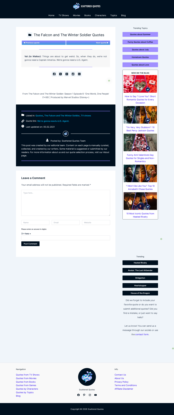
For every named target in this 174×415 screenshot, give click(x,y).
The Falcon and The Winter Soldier (62, 115)
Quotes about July (140, 49)
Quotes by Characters (27, 389)
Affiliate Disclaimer (124, 389)
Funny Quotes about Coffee (140, 42)
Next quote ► (102, 43)
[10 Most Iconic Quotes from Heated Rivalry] (140, 201)
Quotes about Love (140, 65)
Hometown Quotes (140, 57)
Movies (76, 15)
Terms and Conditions (126, 385)
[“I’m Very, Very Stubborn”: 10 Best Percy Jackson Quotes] (140, 115)
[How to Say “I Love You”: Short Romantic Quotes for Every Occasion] (140, 84)
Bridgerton (140, 278)
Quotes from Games (26, 385)
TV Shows (64, 15)
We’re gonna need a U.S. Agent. (53, 121)
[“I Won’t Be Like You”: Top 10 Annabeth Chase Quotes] (140, 173)
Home (51, 15)
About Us (119, 378)
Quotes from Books (26, 382)
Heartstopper (140, 285)
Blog (123, 15)
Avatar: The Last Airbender (140, 270)
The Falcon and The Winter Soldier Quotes (69, 35)
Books (87, 15)
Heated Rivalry (140, 263)
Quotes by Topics (24, 392)
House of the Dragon (140, 293)
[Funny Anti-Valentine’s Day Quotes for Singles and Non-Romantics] (140, 142)
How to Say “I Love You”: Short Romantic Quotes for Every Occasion (140, 99)
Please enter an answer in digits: (34, 229)
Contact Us (120, 374)
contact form (142, 334)
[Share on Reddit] (73, 74)
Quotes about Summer (140, 34)
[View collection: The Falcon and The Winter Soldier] (29, 34)
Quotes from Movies (26, 378)
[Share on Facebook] (54, 74)
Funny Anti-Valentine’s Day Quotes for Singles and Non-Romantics (140, 158)
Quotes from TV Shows (27, 374)
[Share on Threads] (66, 74)
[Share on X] (60, 74)
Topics (113, 15)
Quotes (39, 115)
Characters (100, 15)
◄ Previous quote (31, 43)
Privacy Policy (121, 382)
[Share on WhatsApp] (79, 74)
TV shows (86, 115)
